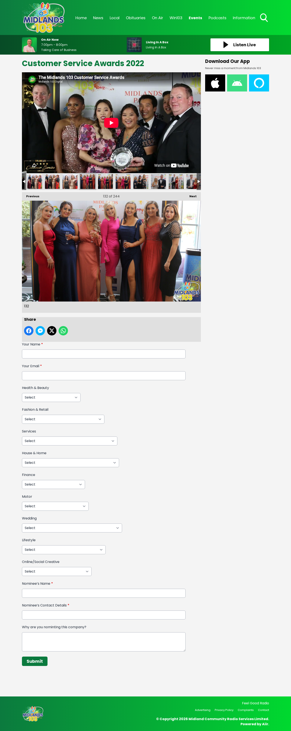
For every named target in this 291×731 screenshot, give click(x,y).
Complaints (246, 710)
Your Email (32, 366)
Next (191, 196)
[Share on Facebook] (28, 330)
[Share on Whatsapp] (63, 330)
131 (70, 181)
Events (195, 17)
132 (87, 181)
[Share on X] (51, 330)
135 (140, 181)
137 (176, 181)
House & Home (34, 453)
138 (193, 181)
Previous (30, 196)
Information (244, 17)
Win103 (176, 17)
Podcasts (217, 17)
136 (158, 181)
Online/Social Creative (40, 561)
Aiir (265, 724)
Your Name (32, 344)
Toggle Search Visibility (264, 22)
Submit (35, 661)
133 (105, 181)
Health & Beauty (35, 387)
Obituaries (136, 17)
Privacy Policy (224, 710)
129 (34, 181)
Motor (27, 496)
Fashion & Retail (35, 409)
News (98, 17)
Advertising (202, 710)
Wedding (29, 518)
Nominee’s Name (37, 583)
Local (115, 17)
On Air (157, 17)
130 (52, 181)
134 (123, 181)
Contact (263, 710)
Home (81, 17)
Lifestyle (29, 540)
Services (29, 431)
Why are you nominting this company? (54, 627)
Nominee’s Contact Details (45, 605)
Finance (28, 474)
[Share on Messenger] (40, 330)
